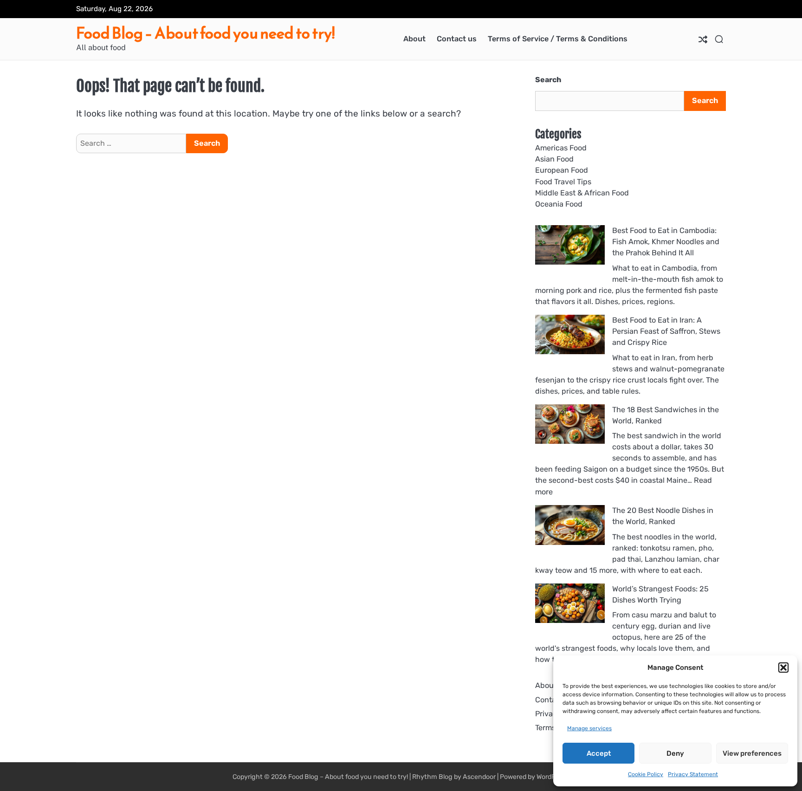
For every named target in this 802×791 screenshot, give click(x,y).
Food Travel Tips (563, 181)
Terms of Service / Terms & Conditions (557, 38)
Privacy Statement (693, 774)
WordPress (552, 777)
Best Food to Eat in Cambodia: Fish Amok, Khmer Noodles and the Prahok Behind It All (665, 242)
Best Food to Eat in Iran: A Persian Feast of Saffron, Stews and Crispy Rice (666, 331)
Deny (675, 753)
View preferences (752, 753)
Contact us (457, 38)
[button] (783, 667)
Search (548, 79)
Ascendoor (479, 777)
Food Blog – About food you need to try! (205, 33)
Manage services (589, 728)
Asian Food (554, 159)
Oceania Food (558, 204)
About (414, 38)
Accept (599, 753)
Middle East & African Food (582, 192)
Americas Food (561, 147)
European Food (561, 170)
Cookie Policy (645, 774)
